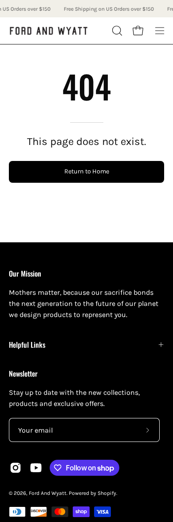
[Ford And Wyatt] (49, 31)
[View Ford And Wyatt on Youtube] (36, 467)
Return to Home (86, 171)
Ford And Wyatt (48, 493)
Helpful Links (27, 344)
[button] (116, 30)
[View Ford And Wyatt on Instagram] (15, 467)
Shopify (107, 493)
